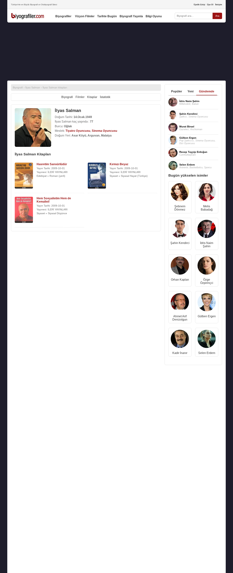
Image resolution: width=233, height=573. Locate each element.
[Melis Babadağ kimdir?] (207, 193)
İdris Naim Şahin (206, 244)
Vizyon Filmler (84, 16)
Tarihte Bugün (107, 16)
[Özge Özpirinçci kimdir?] (207, 266)
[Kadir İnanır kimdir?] (180, 340)
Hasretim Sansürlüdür (52, 164)
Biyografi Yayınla (131, 16)
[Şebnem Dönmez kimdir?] (180, 193)
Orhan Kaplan (180, 279)
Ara (217, 15)
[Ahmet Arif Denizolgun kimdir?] (180, 303)
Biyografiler (63, 16)
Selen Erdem (206, 352)
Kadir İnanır (179, 352)
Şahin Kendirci (179, 242)
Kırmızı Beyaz (119, 164)
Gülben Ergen (207, 316)
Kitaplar (92, 97)
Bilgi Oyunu (154, 16)
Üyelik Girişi (199, 4)
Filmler (80, 97)
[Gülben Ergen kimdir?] (207, 303)
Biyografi (67, 97)
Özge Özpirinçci (206, 281)
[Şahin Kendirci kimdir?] (180, 230)
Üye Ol (210, 4)
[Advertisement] (116, 51)
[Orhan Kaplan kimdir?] (180, 266)
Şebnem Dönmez (179, 208)
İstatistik (105, 97)
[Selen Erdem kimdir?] (207, 340)
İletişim (218, 4)
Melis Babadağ (207, 208)
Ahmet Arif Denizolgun (179, 318)
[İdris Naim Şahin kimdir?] (207, 230)
